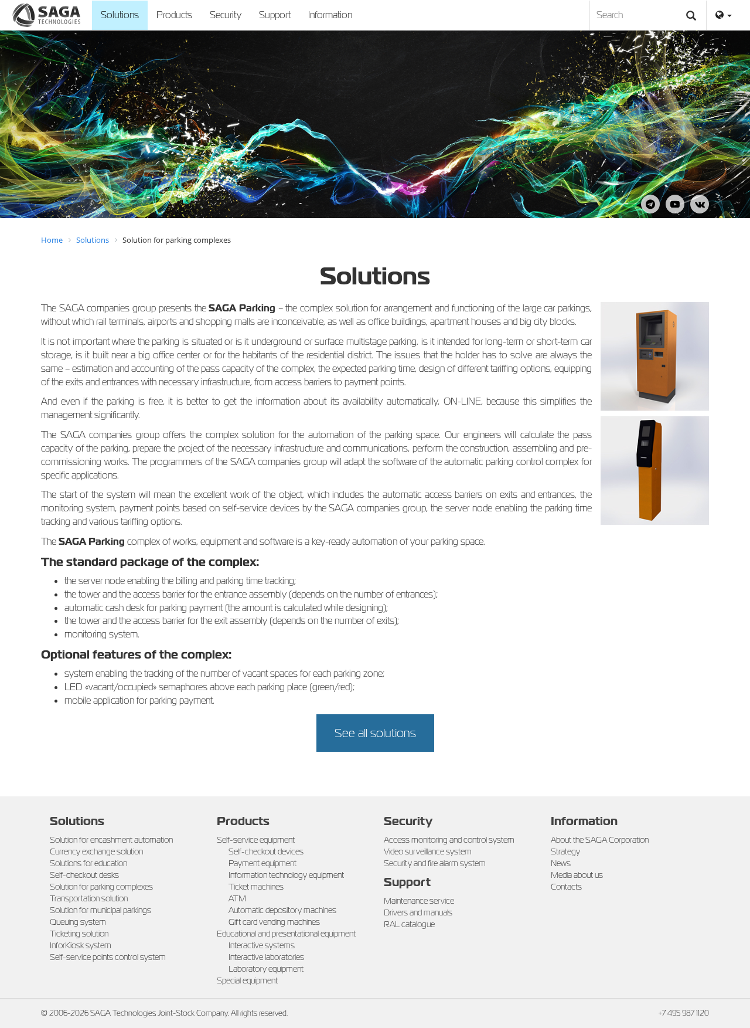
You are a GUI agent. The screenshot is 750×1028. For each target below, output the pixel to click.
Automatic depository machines (282, 910)
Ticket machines (256, 886)
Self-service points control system (108, 957)
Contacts (566, 886)
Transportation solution (89, 898)
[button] (724, 15)
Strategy (565, 851)
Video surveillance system (428, 851)
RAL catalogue (409, 924)
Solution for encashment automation (111, 839)
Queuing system (78, 922)
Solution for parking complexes (101, 886)
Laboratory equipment (266, 968)
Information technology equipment (286, 875)
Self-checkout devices (266, 851)
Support (275, 15)
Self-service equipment (256, 839)
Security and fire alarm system (435, 863)
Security (225, 15)
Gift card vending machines (274, 922)
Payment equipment (262, 863)
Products (174, 15)
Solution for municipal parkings (100, 910)
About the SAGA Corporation (600, 839)
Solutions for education (88, 863)
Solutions (120, 15)
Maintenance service (419, 900)
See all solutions (375, 733)
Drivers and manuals (418, 912)
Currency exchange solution (96, 851)
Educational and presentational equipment (286, 933)
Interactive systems (262, 945)
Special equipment (247, 980)
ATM (237, 898)
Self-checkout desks (84, 875)
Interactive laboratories (266, 957)
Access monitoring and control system (449, 839)
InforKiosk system (80, 945)
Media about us (577, 875)
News (561, 863)
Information (330, 15)
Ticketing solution (79, 933)
